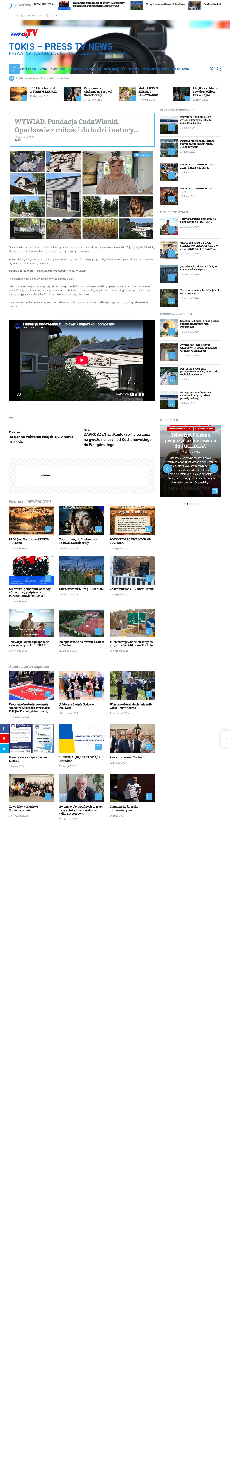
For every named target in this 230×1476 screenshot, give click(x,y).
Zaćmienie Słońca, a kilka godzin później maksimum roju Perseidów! (199, 323)
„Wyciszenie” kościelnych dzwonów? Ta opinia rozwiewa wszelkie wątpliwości (198, 347)
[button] (167, 468)
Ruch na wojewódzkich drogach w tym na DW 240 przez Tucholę (131, 643)
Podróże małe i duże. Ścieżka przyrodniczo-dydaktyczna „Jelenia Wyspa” (197, 143)
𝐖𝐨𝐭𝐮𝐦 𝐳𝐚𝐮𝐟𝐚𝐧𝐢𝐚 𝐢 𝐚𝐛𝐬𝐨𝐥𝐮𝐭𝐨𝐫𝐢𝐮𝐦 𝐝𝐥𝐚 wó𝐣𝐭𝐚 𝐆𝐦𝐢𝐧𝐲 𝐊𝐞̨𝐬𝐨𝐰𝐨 (131, 705)
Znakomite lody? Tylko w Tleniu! (145, 4)
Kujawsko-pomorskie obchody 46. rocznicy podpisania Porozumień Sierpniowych (30, 592)
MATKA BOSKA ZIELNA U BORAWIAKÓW (148, 92)
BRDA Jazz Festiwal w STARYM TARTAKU (44, 90)
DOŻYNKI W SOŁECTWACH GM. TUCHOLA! (131, 541)
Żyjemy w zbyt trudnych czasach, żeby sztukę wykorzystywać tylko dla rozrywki (81, 810)
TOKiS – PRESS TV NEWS (61, 46)
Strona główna (28, 68)
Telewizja (134, 68)
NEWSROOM (58, 68)
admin (18, 139)
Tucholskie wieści (176, 429)
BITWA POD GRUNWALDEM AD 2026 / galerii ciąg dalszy (198, 166)
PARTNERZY (93, 68)
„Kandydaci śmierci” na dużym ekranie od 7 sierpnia (198, 268)
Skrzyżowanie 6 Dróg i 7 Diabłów (87, 4)
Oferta (43, 68)
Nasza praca (111, 68)
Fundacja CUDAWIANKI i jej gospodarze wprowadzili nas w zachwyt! (47, 270)
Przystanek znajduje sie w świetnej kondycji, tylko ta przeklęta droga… (196, 120)
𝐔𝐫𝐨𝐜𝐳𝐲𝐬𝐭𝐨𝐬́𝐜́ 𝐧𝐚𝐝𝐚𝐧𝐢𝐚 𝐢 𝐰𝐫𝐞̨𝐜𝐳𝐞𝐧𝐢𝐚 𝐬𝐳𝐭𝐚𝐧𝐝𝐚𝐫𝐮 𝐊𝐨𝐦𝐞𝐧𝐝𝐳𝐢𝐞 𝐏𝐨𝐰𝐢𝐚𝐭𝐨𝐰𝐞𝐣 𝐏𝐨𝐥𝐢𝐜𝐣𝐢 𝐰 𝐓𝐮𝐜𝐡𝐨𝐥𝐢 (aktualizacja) (29, 707)
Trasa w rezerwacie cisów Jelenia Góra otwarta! (200, 292)
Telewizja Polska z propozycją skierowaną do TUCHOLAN (29, 643)
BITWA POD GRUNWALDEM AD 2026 (198, 190)
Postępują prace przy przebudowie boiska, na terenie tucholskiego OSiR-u (199, 371)
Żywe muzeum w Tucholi (126, 757)
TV (123, 68)
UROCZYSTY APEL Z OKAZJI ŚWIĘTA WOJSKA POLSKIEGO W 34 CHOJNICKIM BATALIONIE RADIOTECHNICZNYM (199, 247)
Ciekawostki (76, 68)
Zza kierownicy (180, 68)
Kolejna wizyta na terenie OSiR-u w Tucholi (81, 643)
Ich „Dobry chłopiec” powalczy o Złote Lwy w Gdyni (207, 92)
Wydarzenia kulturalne (156, 68)
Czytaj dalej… (202, 482)
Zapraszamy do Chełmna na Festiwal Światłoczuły (98, 92)
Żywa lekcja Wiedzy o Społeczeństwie (23, 808)
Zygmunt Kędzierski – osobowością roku (125, 808)
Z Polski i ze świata (204, 429)
